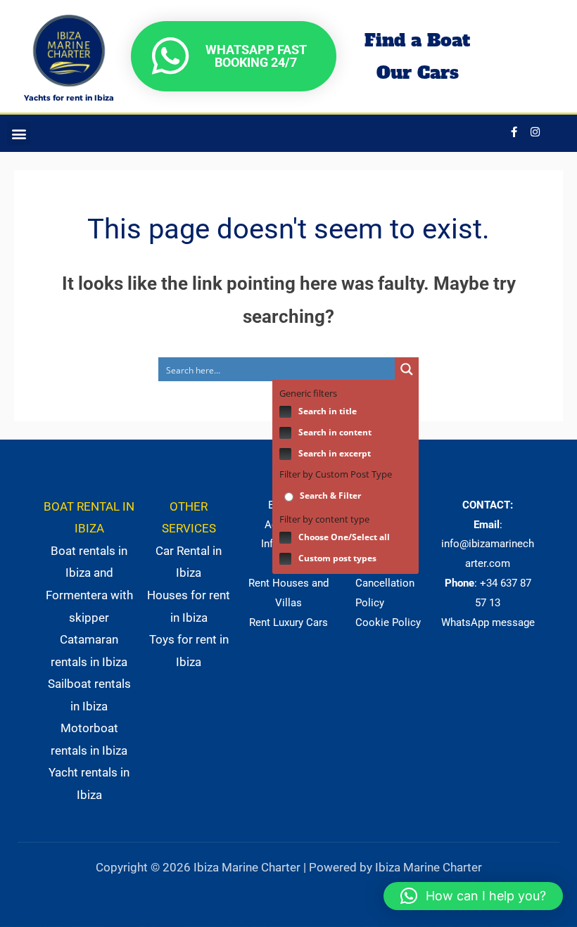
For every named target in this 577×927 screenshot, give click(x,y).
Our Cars (417, 72)
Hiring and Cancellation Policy (384, 583)
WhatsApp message (488, 622)
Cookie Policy (388, 622)
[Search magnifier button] (407, 369)
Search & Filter (329, 495)
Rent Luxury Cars (288, 622)
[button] (18, 133)
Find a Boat (417, 40)
